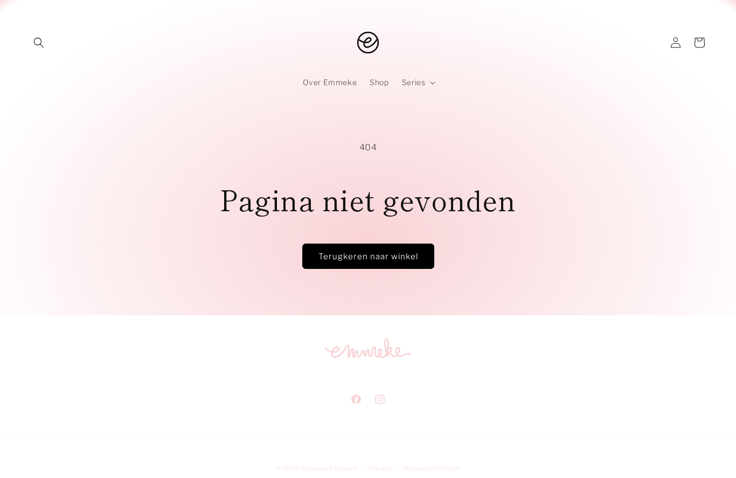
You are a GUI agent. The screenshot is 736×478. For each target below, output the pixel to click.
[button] (39, 42)
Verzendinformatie (431, 468)
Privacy (380, 468)
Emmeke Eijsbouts (329, 468)
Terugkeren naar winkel (368, 256)
